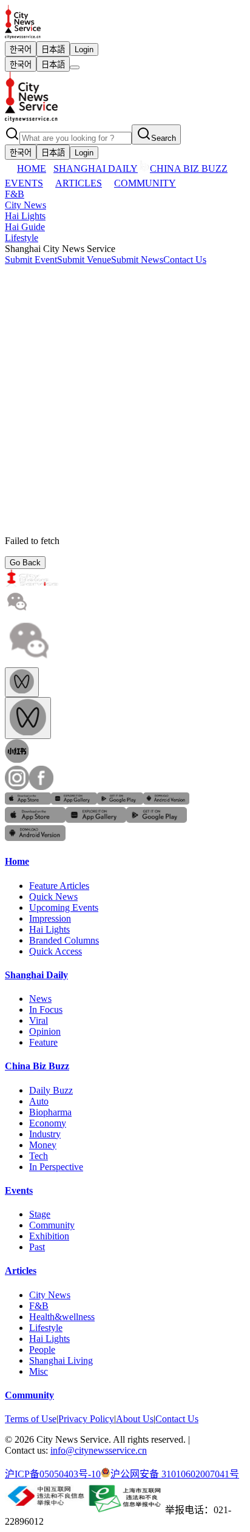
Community (52, 1225)
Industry (45, 1134)
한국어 (21, 49)
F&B (14, 194)
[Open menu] (74, 67)
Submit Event (31, 259)
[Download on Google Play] (120, 801)
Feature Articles (59, 885)
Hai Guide (25, 227)
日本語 (53, 49)
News (40, 998)
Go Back (25, 562)
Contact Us (184, 259)
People (42, 1349)
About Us (135, 1419)
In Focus (45, 1009)
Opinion (45, 1031)
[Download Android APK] (166, 801)
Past (37, 1247)
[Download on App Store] (28, 801)
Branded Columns (64, 940)
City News (25, 205)
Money (42, 1145)
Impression (50, 918)
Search (163, 138)
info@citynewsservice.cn (98, 1450)
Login (84, 49)
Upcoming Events (63, 907)
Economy (47, 1123)
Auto (39, 1101)
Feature (43, 1042)
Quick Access (55, 951)
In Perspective (56, 1167)
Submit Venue (84, 259)
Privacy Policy (86, 1419)
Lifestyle (21, 238)
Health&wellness (62, 1317)
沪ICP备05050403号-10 (53, 1474)
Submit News (137, 259)
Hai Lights (25, 216)
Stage (39, 1214)
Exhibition (49, 1236)
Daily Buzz (51, 1090)
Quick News (53, 896)
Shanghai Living (61, 1360)
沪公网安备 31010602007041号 (174, 1474)
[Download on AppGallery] (74, 801)
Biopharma (50, 1112)
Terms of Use (30, 1419)
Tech (38, 1156)
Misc (38, 1371)
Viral (38, 1020)
